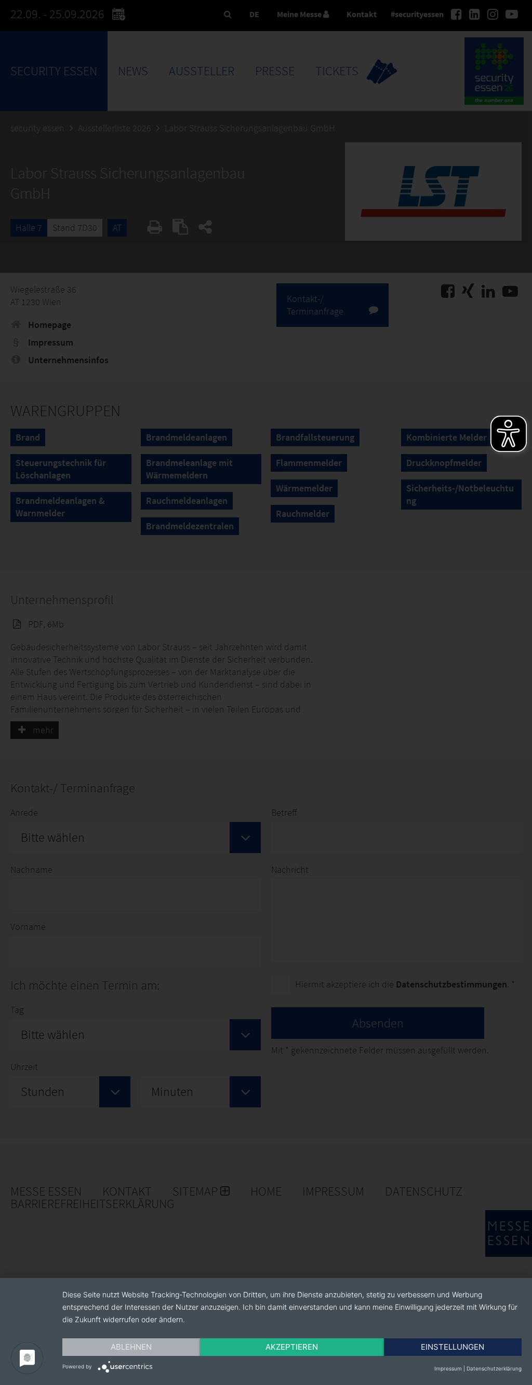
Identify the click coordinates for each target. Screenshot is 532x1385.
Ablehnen (131, 1347)
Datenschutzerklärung (494, 1368)
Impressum (448, 1368)
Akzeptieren (291, 1347)
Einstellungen (452, 1347)
